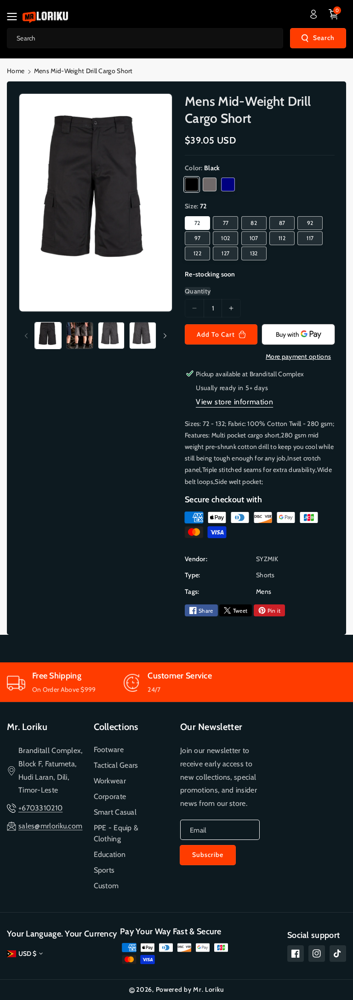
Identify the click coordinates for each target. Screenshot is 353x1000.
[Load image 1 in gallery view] (48, 335)
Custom (106, 885)
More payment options (298, 356)
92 (310, 222)
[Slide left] (26, 336)
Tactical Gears (116, 765)
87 (282, 222)
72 (197, 222)
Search (324, 38)
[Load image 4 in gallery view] (142, 335)
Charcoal (209, 184)
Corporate (110, 796)
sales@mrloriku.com (50, 826)
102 (225, 238)
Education (110, 854)
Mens (263, 591)
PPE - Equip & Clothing (116, 833)
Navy (228, 184)
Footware (109, 749)
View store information (234, 401)
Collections (116, 726)
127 (225, 253)
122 (197, 253)
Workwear (110, 780)
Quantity (198, 291)
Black (192, 184)
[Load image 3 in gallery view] (111, 335)
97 (197, 238)
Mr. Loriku (27, 726)
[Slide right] (165, 336)
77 (226, 222)
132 (254, 253)
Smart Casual (115, 812)
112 (282, 238)
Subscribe (207, 855)
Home (15, 71)
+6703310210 (40, 808)
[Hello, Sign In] (313, 14)
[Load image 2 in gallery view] (79, 335)
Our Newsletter (211, 726)
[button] (15, 16)
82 (254, 222)
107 (254, 238)
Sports (104, 870)
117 (310, 238)
